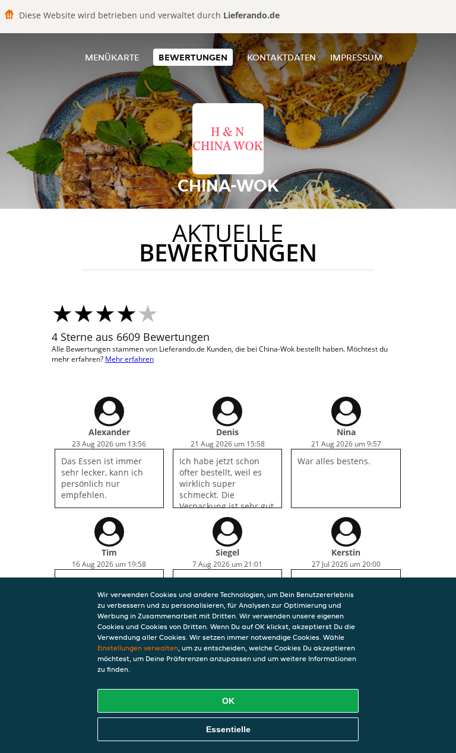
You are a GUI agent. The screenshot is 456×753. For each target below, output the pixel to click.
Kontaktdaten (281, 57)
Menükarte (112, 57)
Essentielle (228, 729)
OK (228, 701)
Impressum (356, 57)
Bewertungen (193, 57)
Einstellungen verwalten (137, 647)
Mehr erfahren (129, 359)
